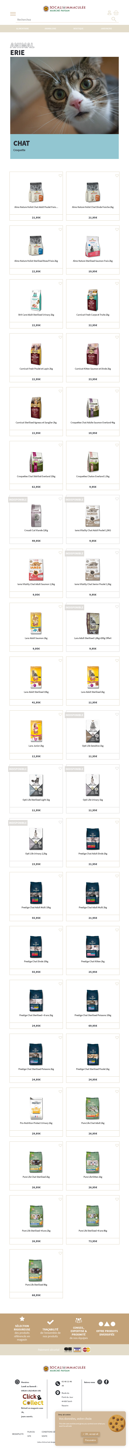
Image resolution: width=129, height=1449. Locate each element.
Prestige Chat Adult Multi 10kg (36, 907)
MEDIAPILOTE (18, 1434)
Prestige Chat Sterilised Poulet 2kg (92, 1068)
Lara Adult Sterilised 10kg (36, 691)
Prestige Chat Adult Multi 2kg (93, 907)
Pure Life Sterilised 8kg (36, 1284)
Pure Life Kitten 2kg (93, 1176)
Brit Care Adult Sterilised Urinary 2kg (36, 314)
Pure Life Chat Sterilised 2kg (36, 1176)
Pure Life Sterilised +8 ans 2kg (36, 1230)
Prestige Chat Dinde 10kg (36, 961)
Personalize (90, 1440)
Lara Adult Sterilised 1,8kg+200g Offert (92, 638)
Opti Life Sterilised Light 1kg (36, 799)
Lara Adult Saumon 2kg (36, 638)
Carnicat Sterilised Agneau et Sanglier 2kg (36, 422)
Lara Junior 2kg (36, 745)
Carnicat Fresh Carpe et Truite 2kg (92, 314)
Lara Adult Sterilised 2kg (93, 691)
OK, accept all (91, 1434)
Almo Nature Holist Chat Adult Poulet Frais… (36, 206)
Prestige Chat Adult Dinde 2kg (93, 853)
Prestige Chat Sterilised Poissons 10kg (93, 1015)
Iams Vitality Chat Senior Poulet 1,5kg (93, 584)
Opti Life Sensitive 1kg (93, 745)
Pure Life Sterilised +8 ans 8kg (93, 1230)
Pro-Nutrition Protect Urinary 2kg (36, 1122)
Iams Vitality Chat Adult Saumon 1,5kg (36, 584)
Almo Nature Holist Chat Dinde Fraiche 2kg (93, 206)
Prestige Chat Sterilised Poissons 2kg (36, 1068)
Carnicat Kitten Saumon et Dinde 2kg (93, 368)
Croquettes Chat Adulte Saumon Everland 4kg (93, 422)
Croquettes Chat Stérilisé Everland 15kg (36, 476)
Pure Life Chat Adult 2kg (92, 1122)
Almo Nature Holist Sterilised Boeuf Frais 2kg (36, 260)
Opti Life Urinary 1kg (93, 799)
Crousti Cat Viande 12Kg (36, 530)
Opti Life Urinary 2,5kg (36, 853)
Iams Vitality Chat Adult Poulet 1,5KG (93, 530)
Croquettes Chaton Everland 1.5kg (92, 476)
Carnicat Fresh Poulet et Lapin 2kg (36, 368)
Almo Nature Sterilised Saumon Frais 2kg (93, 260)
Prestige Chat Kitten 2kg (93, 961)
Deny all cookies (64, 1415)
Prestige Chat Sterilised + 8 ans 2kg (36, 1015)
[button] (59, 174)
